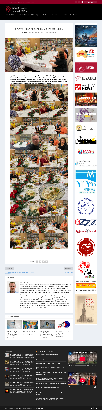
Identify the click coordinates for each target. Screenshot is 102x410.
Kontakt (55, 15)
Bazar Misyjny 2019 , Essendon (29, 332)
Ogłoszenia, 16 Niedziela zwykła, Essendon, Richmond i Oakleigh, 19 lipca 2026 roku (22, 383)
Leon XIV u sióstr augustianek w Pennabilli (48, 354)
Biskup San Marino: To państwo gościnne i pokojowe (51, 383)
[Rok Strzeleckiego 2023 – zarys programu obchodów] (63, 324)
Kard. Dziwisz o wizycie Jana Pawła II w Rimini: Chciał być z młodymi (51, 368)
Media (64, 15)
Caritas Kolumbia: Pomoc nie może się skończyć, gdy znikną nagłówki (51, 373)
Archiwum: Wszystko (45, 32)
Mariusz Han (24, 282)
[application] (82, 359)
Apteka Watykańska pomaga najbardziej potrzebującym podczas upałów (47, 388)
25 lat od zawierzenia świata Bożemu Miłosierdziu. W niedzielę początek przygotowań (50, 378)
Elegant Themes (21, 408)
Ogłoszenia (23, 15)
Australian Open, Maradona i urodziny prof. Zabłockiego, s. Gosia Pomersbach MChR (47, 334)
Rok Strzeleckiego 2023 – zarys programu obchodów (63, 333)
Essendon (53, 32)
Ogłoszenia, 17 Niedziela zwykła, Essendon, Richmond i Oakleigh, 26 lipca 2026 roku (22, 376)
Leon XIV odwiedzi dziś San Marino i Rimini (48, 363)
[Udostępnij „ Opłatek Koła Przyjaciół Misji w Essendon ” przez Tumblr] (43, 261)
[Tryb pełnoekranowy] (95, 365)
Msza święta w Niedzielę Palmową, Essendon (25, 2)
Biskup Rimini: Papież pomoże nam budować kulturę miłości (50, 393)
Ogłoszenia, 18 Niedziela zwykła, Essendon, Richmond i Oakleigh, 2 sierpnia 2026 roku (22, 369)
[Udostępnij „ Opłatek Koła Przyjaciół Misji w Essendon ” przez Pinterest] (46, 261)
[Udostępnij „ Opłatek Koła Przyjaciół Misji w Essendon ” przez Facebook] (37, 261)
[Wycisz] (92, 365)
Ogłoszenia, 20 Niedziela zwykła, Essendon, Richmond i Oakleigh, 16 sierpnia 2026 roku (22, 354)
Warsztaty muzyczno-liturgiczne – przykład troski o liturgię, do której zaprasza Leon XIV (51, 398)
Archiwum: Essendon (34, 32)
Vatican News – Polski (45, 351)
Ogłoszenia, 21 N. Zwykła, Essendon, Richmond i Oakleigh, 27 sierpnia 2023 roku (14, 334)
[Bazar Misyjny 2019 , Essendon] (30, 324)
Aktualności (10, 15)
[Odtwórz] (69, 365)
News (27, 357)
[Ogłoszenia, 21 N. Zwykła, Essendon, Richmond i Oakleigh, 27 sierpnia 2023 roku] (14, 324)
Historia (73, 15)
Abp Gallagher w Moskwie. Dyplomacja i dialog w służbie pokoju (49, 358)
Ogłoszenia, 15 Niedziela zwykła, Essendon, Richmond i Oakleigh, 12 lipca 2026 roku (22, 390)
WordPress (40, 408)
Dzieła (45, 15)
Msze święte (35, 15)
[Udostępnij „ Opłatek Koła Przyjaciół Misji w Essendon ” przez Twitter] (40, 261)
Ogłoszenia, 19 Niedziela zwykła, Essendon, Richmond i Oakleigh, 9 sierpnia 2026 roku (22, 362)
